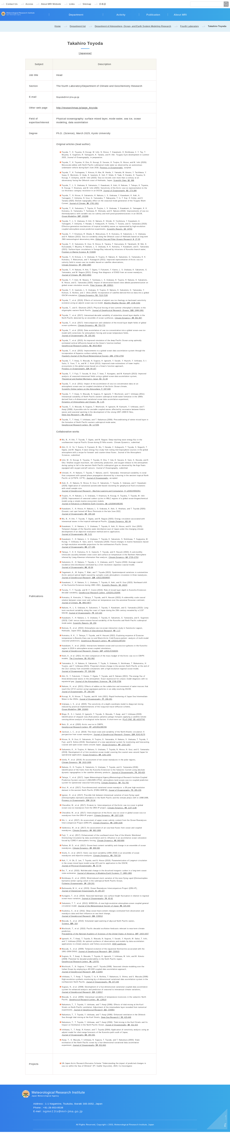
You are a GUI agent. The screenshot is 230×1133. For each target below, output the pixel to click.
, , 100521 (101, 285)
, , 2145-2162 (122, 303)
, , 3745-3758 (98, 681)
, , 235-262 (78, 336)
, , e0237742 (134, 719)
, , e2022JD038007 (86, 578)
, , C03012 (82, 916)
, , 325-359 (104, 906)
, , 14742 (119, 229)
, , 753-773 (91, 325)
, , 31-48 (85, 379)
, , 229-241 (78, 883)
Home (58, 26)
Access (29, 4)
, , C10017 (82, 992)
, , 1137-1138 (122, 808)
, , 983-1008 (87, 830)
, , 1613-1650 (76, 762)
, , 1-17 (101, 631)
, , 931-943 (89, 1045)
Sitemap (87, 4)
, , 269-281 (95, 699)
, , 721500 (79, 252)
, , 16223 (114, 585)
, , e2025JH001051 (101, 491)
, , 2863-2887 (76, 265)
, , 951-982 (82, 658)
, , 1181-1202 (97, 755)
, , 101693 (75, 709)
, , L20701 (80, 962)
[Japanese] (85, 53)
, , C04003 (94, 1010)
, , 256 (84, 623)
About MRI (180, 14)
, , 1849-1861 (118, 310)
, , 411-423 (121, 1025)
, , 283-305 (78, 692)
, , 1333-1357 (116, 745)
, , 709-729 (106, 856)
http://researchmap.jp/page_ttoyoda (77, 107)
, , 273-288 (120, 191)
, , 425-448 (116, 1017)
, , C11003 (82, 972)
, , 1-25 (83, 402)
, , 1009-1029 (107, 823)
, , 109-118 (78, 514)
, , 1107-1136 (108, 815)
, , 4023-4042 (76, 275)
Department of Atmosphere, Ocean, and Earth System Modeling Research (133, 26)
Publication (153, 14)
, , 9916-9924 (82, 346)
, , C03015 (98, 952)
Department (76, 14)
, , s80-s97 (83, 891)
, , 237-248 (102, 982)
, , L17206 (80, 425)
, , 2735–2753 (123, 557)
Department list (78, 26)
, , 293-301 (78, 1035)
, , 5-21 (77, 534)
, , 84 (119, 521)
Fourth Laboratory (189, 26)
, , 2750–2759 (93, 356)
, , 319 (70, 924)
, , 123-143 (85, 613)
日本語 (102, 4)
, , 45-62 (97, 898)
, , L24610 (87, 1000)
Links (72, 4)
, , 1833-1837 (105, 934)
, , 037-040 (86, 389)
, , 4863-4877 (76, 603)
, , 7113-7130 (93, 295)
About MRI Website (51, 4)
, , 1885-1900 (104, 873)
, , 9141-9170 (119, 734)
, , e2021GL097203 (103, 641)
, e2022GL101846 (99, 593)
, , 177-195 (78, 547)
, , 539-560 (78, 671)
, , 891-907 (128, 318)
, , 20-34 (78, 800)
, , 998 (123, 180)
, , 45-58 (77, 567)
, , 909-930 (86, 848)
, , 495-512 (77, 415)
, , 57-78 (81, 866)
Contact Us (12, 4)
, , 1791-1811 (84, 203)
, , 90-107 (79, 369)
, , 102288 (75, 216)
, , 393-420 (128, 772)
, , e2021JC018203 (90, 651)
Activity (120, 14)
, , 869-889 (110, 841)
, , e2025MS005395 (92, 504)
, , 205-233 (125, 790)
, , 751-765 (115, 783)
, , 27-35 (117, 239)
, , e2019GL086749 (84, 727)
